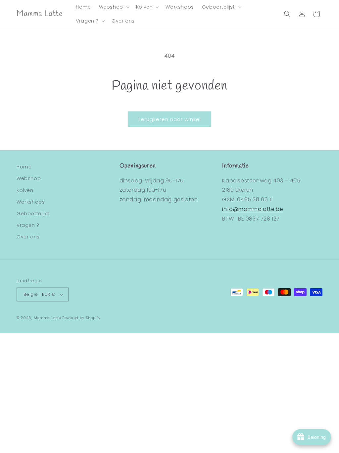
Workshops (31, 202)
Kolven (25, 190)
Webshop (29, 178)
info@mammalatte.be (252, 209)
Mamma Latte (47, 317)
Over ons (28, 236)
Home (24, 166)
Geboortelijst (33, 213)
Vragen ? (28, 225)
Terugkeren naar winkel (169, 119)
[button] (113, 7)
